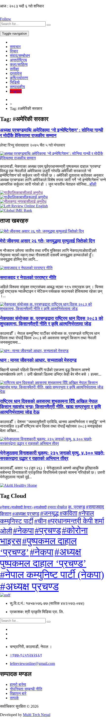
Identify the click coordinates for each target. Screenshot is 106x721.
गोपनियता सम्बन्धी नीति (26, 689)
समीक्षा (14, 69)
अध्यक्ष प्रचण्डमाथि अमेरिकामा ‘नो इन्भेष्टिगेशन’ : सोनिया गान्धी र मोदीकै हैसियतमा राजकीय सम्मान (51, 132)
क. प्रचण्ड (76, 507)
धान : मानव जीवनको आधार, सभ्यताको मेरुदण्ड (38, 360)
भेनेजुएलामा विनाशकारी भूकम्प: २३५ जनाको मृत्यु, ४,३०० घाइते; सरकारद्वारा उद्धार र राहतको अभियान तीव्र (52, 455)
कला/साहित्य (19, 64)
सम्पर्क (14, 698)
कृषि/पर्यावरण (19, 78)
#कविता (68, 513)
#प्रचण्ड (48, 530)
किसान (5, 513)
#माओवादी (40, 507)
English (16, 91)
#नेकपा (23, 530)
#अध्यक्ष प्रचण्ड (25, 513)
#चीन (40, 521)
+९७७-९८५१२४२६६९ (26, 655)
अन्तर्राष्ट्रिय (18, 60)
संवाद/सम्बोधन (20, 55)
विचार (14, 51)
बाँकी (92, 184)
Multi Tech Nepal (36, 715)
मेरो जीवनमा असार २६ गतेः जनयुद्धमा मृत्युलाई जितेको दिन (47, 240)
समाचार (15, 47)
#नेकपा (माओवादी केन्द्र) (16, 507)
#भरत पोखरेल (57, 507)
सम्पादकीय (17, 87)
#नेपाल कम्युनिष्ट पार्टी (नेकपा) (52, 574)
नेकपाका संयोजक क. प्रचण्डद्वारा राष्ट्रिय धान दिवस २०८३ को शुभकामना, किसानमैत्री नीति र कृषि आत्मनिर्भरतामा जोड (51, 321)
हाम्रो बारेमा (18, 684)
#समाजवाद (95, 506)
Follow (5, 19)
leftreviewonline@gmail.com (32, 663)
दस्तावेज (16, 73)
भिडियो (15, 82)
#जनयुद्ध (49, 513)
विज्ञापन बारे (18, 693)
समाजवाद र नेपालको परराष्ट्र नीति (28, 277)
